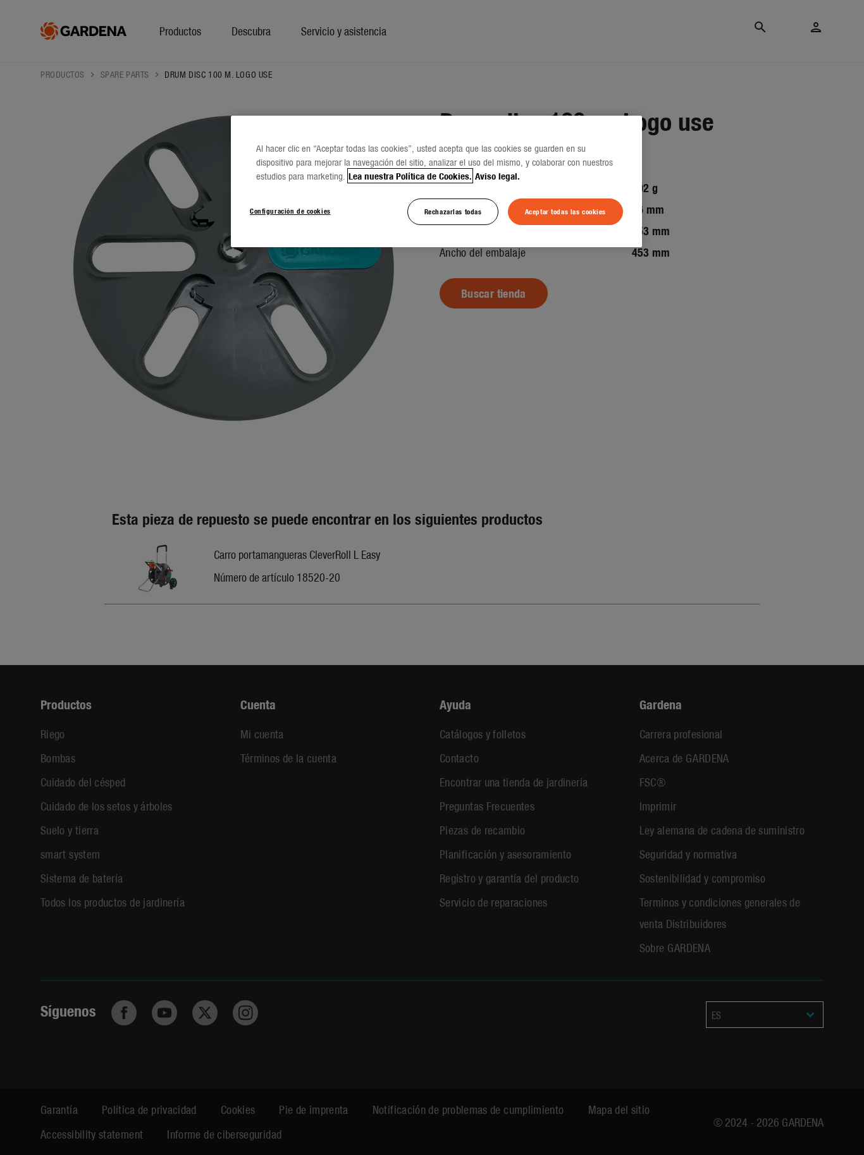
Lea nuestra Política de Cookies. (410, 175)
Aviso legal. (497, 175)
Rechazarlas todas (453, 211)
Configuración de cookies (290, 210)
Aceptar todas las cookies (565, 211)
